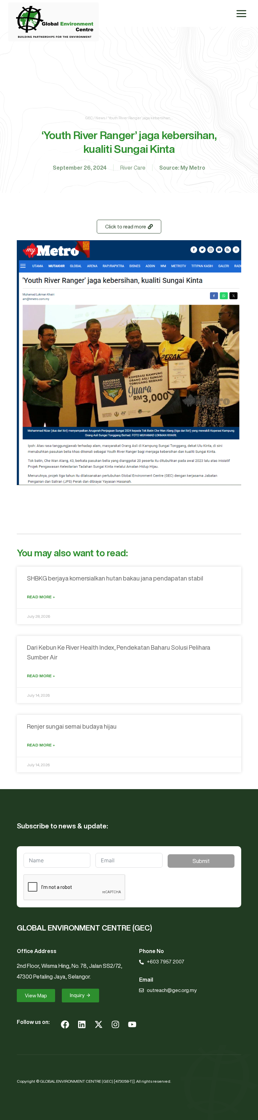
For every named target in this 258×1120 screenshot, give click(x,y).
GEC (89, 118)
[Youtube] (132, 1024)
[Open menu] (241, 13)
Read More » (41, 597)
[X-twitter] (98, 1024)
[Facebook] (64, 1024)
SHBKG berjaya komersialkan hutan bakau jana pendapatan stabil (115, 578)
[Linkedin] (81, 1024)
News (100, 118)
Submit (201, 861)
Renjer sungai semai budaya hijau (72, 726)
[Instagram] (115, 1024)
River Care (132, 167)
